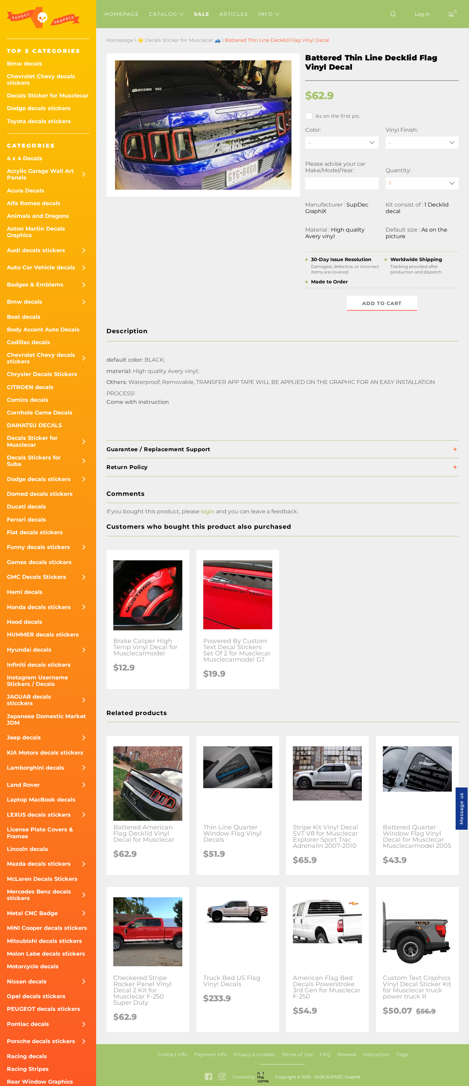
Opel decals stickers (36, 996)
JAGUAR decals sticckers (29, 700)
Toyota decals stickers (39, 121)
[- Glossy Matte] (422, 143)
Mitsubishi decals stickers (44, 941)
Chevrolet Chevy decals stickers (41, 79)
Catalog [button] (164, 14)
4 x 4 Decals (24, 158)
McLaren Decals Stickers (42, 879)
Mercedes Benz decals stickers (39, 894)
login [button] (208, 511)
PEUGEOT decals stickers (43, 1009)
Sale (201, 14)
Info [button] (266, 14)
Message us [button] (461, 809)
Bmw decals (24, 63)
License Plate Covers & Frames (40, 832)
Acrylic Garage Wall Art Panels (40, 174)
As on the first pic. (338, 116)
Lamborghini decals (35, 767)
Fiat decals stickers (35, 532)
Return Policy (127, 467)
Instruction (376, 1054)
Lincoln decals (27, 849)
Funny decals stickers (38, 547)
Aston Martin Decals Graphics (36, 231)
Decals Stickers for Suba (34, 460)
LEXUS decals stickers (39, 814)
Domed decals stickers (40, 494)
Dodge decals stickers (39, 108)
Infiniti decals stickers (39, 665)
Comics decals (27, 400)
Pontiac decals (28, 1024)
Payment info (210, 1054)
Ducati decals (26, 506)
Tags (402, 1054)
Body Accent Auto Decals (43, 329)
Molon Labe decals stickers (46, 953)
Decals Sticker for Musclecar (48, 95)
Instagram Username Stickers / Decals (37, 680)
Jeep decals (24, 737)
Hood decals (24, 622)
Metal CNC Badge (32, 913)
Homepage (122, 14)
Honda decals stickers (39, 607)
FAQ (325, 1054)
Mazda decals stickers (39, 864)
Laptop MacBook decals (41, 799)
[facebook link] (208, 1077)
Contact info (172, 1054)
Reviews (346, 1054)
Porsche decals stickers (41, 1041)
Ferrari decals (26, 519)
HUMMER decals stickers (43, 634)
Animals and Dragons (38, 216)
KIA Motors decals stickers (45, 752)
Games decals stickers (39, 562)
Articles (233, 14)
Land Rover (23, 785)
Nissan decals (27, 981)
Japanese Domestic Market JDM (46, 719)
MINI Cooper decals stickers (47, 928)
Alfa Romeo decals (33, 203)
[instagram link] (222, 1077)
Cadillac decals (28, 342)
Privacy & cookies (254, 1054)
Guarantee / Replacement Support (158, 449)
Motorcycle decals (33, 966)
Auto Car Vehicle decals (41, 267)
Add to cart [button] (382, 303)
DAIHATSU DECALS (34, 425)
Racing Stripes (28, 1069)
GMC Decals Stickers (36, 577)
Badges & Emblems (35, 284)
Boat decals (24, 317)
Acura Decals (25, 190)
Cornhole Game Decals (39, 412)
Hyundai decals (29, 649)
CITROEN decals (30, 387)
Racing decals (27, 1056)
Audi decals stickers (36, 250)
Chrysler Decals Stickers (42, 374)
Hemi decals (25, 592)
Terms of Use (297, 1054)
